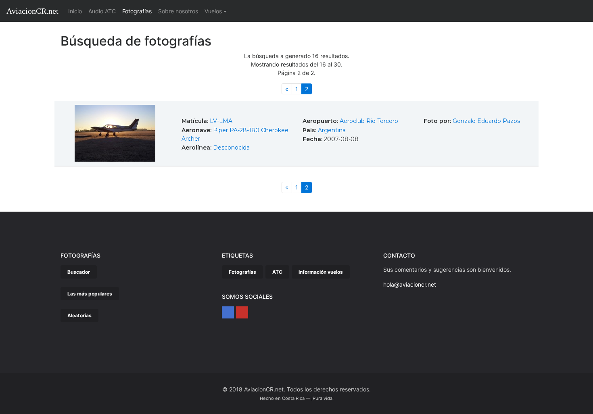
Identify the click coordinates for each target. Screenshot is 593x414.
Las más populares (89, 294)
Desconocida (231, 147)
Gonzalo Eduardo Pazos (486, 121)
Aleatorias (79, 315)
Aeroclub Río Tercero (369, 121)
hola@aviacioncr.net (409, 284)
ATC (277, 272)
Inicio (76, 11)
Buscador (78, 272)
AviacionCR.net (32, 10)
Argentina (332, 130)
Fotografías (137, 11)
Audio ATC (102, 11)
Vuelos (213, 11)
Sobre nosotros (178, 11)
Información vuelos (321, 272)
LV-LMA (221, 121)
